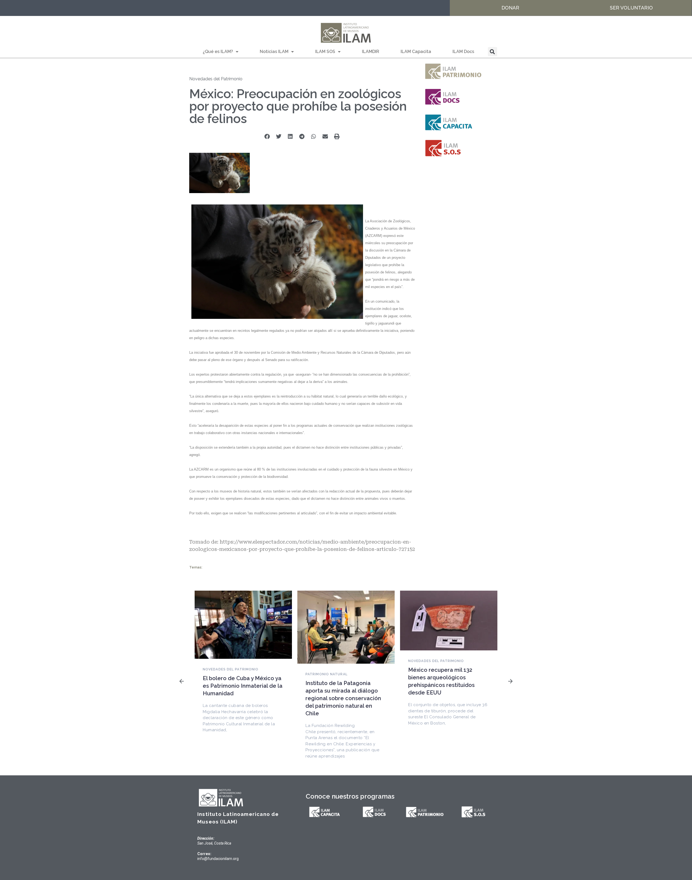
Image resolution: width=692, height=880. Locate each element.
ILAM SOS (325, 51)
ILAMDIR (370, 51)
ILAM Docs (463, 51)
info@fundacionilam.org (218, 858)
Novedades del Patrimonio (215, 78)
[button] (492, 51)
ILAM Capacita (416, 51)
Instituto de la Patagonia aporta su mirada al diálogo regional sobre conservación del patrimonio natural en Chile (343, 698)
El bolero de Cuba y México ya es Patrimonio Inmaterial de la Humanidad (242, 686)
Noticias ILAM (274, 51)
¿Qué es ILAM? (218, 51)
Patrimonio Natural (326, 674)
